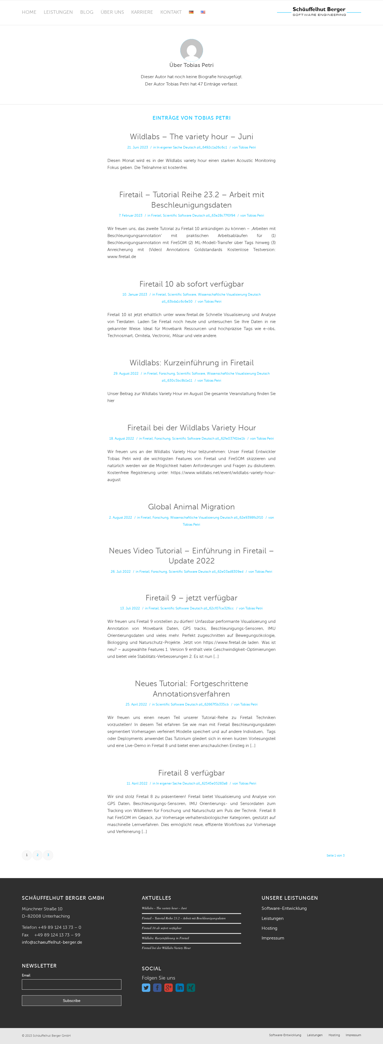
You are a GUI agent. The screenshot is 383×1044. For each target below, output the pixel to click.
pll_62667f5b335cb (214, 704)
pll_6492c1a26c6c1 (212, 147)
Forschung (167, 373)
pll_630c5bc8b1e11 (177, 380)
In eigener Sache (169, 147)
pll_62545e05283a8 (211, 783)
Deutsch (189, 147)
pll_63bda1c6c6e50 (177, 301)
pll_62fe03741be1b (230, 438)
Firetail (156, 215)
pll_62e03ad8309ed (227, 572)
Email (26, 975)
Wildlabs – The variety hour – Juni (191, 137)
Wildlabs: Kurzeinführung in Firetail (192, 363)
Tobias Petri (247, 147)
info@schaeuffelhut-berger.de (52, 942)
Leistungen (272, 919)
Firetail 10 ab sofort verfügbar (191, 284)
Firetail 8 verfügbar (191, 773)
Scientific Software (177, 215)
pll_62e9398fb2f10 (248, 517)
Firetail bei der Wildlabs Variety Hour (191, 428)
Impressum (273, 938)
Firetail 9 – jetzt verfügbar (191, 598)
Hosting (269, 928)
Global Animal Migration (191, 507)
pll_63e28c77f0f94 (220, 215)
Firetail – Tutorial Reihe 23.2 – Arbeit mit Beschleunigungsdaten (184, 918)
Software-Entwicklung (284, 908)
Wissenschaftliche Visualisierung (222, 294)
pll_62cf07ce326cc (219, 608)
